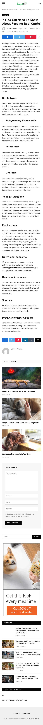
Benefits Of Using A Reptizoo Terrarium (18, 391)
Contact (16, 713)
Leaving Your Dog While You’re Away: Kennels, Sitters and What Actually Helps (27, 631)
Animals (5, 15)
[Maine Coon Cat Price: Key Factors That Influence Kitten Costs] (8, 644)
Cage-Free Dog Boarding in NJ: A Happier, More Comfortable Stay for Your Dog (27, 666)
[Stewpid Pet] (21, 3)
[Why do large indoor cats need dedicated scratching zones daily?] (8, 655)
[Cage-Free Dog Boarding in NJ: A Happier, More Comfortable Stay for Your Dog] (8, 666)
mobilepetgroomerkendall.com (14, 700)
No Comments (13, 31)
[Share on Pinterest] (30, 37)
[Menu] (3, 3)
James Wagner (12, 28)
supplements (11, 268)
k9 (3, 695)
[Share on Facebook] (7, 37)
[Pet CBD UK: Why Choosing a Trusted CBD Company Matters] (8, 679)
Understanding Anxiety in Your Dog (16, 454)
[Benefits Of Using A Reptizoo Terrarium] (21, 378)
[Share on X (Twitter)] (19, 37)
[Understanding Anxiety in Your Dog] (21, 440)
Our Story (26, 713)
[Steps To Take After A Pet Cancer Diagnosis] (21, 409)
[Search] (40, 3)
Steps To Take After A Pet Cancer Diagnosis (20, 423)
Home (4, 9)
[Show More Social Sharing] (39, 37)
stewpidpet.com (33, 718)
